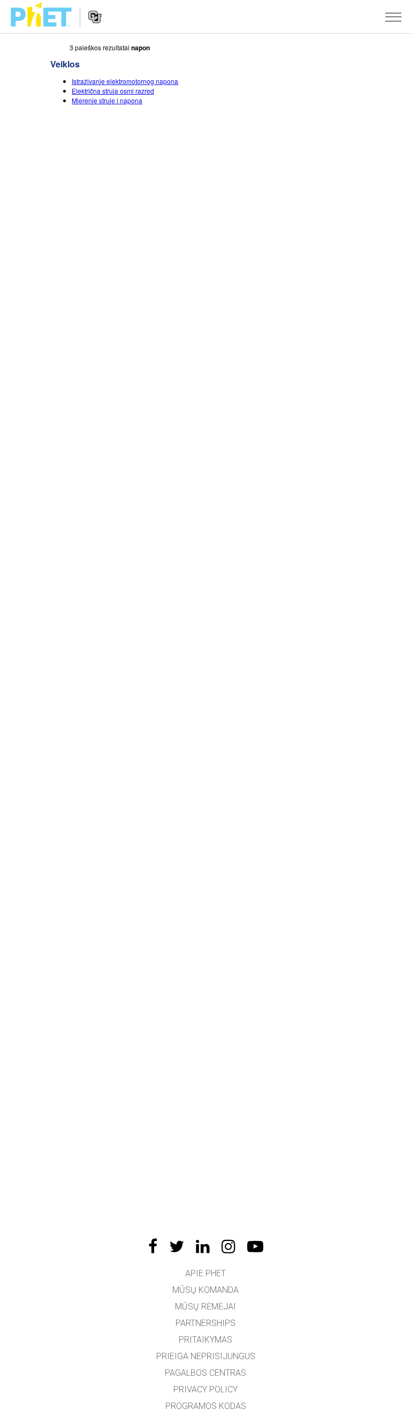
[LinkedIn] (203, 1246)
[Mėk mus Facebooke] (153, 1246)
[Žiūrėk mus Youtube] (255, 1246)
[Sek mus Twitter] (176, 1246)
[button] (393, 16)
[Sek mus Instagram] (228, 1246)
